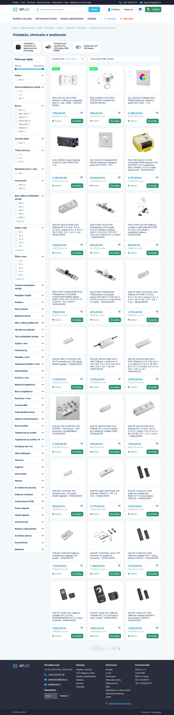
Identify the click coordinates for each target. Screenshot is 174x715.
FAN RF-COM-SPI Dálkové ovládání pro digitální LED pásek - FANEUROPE (65, 555)
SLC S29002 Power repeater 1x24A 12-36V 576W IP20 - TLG (66, 162)
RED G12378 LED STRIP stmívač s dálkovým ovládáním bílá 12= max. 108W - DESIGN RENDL (67, 102)
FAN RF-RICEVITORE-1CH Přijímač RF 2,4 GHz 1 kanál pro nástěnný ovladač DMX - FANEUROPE (104, 430)
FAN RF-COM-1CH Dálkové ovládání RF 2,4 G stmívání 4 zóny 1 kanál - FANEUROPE (104, 615)
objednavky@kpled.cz (152, 2)
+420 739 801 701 (130, 2)
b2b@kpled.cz (54, 684)
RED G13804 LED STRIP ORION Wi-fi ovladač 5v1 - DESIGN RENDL (103, 100)
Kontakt (16, 2)
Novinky (111, 18)
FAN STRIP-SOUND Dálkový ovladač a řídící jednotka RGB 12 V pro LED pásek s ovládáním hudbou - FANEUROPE (142, 230)
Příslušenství (82, 28)
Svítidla (39, 28)
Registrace (128, 9)
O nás (22, 2)
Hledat (94, 9)
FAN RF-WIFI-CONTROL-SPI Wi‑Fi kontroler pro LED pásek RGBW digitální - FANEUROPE (67, 361)
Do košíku (77, 121)
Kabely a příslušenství (72, 18)
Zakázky (91, 18)
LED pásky (70, 28)
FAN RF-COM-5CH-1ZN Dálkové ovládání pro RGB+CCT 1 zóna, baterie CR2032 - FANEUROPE (140, 495)
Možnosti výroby (43, 2)
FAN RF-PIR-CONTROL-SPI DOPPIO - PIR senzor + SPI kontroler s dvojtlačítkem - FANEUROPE (66, 430)
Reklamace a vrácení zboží (80, 2)
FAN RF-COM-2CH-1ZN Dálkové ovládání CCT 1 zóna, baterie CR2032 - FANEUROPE (143, 555)
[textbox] (61, 9)
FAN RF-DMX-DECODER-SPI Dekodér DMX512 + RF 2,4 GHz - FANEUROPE (104, 493)
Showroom (31, 2)
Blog (66, 2)
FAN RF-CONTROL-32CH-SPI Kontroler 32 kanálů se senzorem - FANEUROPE (105, 555)
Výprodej (128, 18)
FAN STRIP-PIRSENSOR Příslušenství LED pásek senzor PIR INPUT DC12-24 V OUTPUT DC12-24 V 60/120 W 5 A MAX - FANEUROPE (105, 297)
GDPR (108, 697)
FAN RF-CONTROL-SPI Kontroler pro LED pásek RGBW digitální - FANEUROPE (67, 493)
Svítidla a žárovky (22, 18)
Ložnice (60, 28)
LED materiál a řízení (46, 18)
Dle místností (50, 28)
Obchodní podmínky (115, 693)
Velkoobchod (57, 2)
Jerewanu (156, 712)
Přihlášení (115, 9)
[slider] (15, 69)
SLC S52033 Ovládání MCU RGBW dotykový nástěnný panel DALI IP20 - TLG (142, 100)
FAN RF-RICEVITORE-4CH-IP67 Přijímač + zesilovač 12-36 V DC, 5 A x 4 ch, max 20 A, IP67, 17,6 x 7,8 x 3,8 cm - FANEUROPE (105, 364)
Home (15, 28)
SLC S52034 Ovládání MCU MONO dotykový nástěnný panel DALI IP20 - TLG (104, 162)
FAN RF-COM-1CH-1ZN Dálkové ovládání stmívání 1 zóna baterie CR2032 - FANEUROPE (141, 617)
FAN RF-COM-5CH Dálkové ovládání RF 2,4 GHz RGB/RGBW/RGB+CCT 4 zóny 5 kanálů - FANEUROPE (67, 617)
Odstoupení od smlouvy (119, 703)
